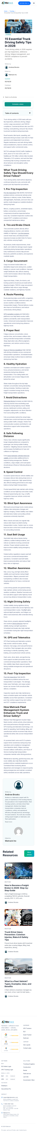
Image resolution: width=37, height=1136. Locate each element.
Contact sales (27, 1048)
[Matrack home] (7, 3)
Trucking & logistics (29, 1064)
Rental (25, 1070)
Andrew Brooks (14, 67)
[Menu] (34, 3)
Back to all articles (11, 97)
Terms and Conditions (19, 1130)
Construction (27, 1067)
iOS (7, 1076)
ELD (24, 1031)
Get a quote (26, 1045)
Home (5, 11)
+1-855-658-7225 (8, 1104)
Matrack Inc (10, 841)
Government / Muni (28, 1080)
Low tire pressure (23, 233)
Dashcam (26, 1038)
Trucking (12, 11)
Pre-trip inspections (10, 193)
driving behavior (17, 623)
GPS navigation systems (12, 314)
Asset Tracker (27, 1035)
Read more (8, 822)
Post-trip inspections (10, 677)
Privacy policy (6, 1130)
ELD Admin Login (6, 1066)
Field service (27, 1073)
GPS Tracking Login (7, 1069)
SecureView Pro (6, 1089)
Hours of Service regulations (13, 350)
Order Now (24, 3)
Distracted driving (9, 401)
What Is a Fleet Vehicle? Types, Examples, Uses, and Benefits (18, 984)
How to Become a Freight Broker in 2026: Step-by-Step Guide (17, 888)
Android (13, 1076)
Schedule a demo (17, 104)
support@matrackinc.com (10, 1097)
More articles (29, 853)
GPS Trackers (27, 1028)
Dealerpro (4, 1085)
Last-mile (25, 1077)
